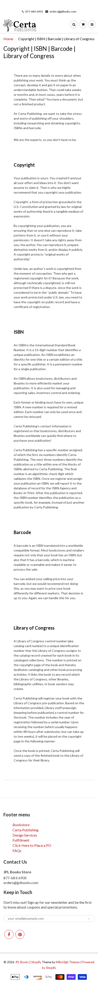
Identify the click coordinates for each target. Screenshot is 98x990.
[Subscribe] (88, 918)
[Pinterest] (19, 934)
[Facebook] (8, 934)
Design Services (25, 835)
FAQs (17, 850)
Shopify (36, 962)
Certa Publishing (26, 830)
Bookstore (21, 825)
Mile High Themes (68, 962)
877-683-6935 (34, 11)
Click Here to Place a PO (32, 845)
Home (8, 39)
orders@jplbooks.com (62, 11)
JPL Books (22, 962)
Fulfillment (21, 840)
